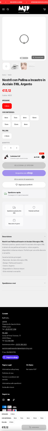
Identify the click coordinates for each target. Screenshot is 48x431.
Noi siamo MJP (31, 369)
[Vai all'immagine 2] (14, 66)
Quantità (6, 143)
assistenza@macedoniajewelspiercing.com (17, 348)
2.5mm (7, 136)
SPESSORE (6, 100)
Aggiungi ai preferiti (25, 185)
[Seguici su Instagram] (3, 400)
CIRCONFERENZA (8, 112)
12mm (16, 124)
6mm (6, 118)
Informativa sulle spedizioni (11, 383)
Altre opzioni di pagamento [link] (24, 179)
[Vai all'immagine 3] (23, 66)
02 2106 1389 (9, 341)
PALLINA (5, 131)
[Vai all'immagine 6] (31, 66)
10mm (34, 118)
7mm (15, 118)
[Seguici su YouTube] (8, 400)
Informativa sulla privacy (10, 369)
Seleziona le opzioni (24, 165)
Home (4, 75)
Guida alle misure (8, 387)
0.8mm (7, 106)
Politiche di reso (8, 373)
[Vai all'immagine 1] (6, 66)
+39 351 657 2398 (10, 329)
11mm (6, 124)
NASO (9, 75)
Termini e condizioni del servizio (10, 378)
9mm (25, 118)
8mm (26, 124)
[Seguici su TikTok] (14, 400)
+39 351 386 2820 (21, 344)
